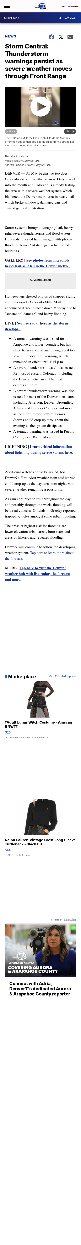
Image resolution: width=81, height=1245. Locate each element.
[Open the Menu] (7, 6)
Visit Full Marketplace (62, 676)
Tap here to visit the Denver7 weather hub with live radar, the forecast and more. (37, 573)
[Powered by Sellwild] (70, 919)
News (10, 36)
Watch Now (69, 6)
